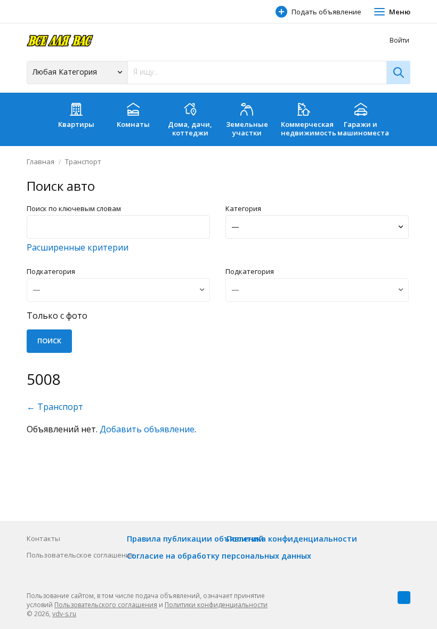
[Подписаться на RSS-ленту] (404, 597)
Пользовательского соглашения (105, 604)
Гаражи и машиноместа (363, 128)
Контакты (43, 538)
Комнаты (133, 124)
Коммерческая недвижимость (307, 128)
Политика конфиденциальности (291, 539)
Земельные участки (247, 128)
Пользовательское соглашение (80, 555)
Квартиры (76, 124)
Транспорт (83, 161)
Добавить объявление (147, 429)
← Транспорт (55, 407)
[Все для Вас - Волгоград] (60, 40)
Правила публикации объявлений (195, 539)
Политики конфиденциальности (216, 604)
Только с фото (57, 315)
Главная (40, 161)
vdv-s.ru (64, 613)
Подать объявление (326, 12)
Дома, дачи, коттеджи (190, 128)
